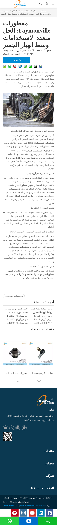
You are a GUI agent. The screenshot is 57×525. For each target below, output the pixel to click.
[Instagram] (23, 513)
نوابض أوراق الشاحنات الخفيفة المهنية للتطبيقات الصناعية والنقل (41, 316)
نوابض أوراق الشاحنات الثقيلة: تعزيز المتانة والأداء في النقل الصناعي (41, 319)
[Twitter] (11, 427)
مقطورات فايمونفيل (14, 296)
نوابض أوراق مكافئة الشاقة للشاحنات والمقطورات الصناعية (16, 319)
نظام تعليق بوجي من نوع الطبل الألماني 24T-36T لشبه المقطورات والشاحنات (16, 309)
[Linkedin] (18, 427)
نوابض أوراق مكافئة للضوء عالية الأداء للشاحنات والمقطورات (16, 316)
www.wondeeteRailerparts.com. (24, 505)
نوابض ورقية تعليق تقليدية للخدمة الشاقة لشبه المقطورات (41, 309)
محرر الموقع (8, 54)
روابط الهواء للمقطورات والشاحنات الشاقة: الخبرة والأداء (41, 312)
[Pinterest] (15, 513)
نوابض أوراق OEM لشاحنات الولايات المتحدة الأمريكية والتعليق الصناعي (16, 323)
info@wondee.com (32, 420)
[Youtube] (5, 427)
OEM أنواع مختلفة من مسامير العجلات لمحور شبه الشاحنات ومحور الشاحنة (16, 312)
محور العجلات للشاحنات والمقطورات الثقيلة (15, 373)
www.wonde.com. (11, 505)
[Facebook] (24, 427)
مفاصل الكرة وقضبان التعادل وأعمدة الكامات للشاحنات (41, 373)
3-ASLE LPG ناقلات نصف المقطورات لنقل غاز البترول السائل (41, 323)
